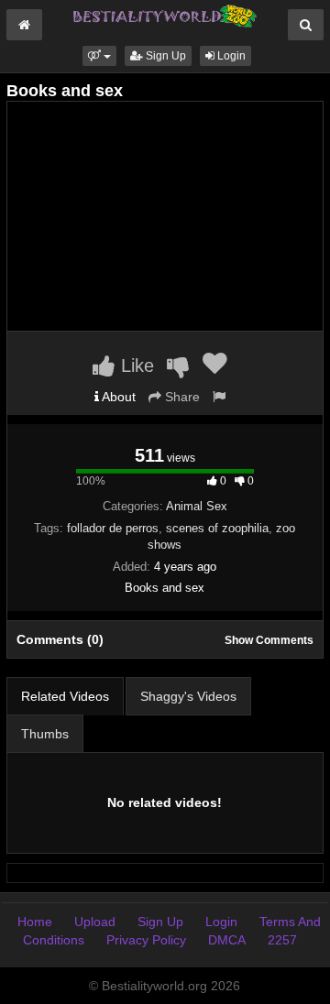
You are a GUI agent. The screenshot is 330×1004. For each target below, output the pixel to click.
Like (135, 365)
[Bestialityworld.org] (165, 14)
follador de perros (113, 528)
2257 (282, 940)
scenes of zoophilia (217, 528)
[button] (99, 56)
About (117, 396)
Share (180, 396)
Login (230, 55)
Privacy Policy (146, 940)
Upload (95, 921)
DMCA (227, 940)
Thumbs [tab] (45, 733)
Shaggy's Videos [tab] (188, 696)
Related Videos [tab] (65, 696)
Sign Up (164, 55)
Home (34, 921)
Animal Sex (196, 506)
